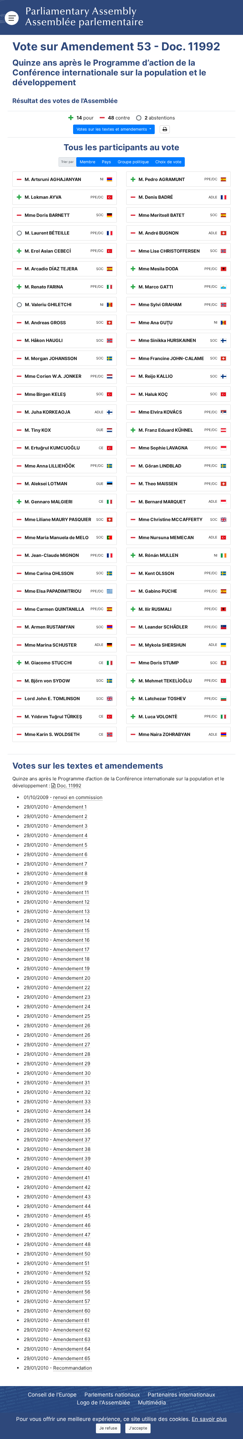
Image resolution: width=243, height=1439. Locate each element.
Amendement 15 (71, 930)
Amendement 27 (71, 1045)
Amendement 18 (71, 959)
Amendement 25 (71, 1016)
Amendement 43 (72, 1197)
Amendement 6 (70, 854)
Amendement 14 (71, 921)
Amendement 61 (71, 1320)
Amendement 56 (71, 1292)
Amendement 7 (70, 864)
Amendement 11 (71, 892)
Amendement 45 (71, 1216)
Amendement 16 (71, 940)
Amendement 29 (71, 1064)
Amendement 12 (71, 902)
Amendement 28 (71, 1054)
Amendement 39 (71, 1159)
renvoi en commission (78, 797)
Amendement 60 (71, 1311)
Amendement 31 (71, 1083)
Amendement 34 (72, 1111)
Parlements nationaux (112, 1394)
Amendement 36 (71, 1130)
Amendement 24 (71, 1006)
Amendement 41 (71, 1178)
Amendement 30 (71, 1073)
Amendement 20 (71, 978)
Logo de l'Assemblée (103, 1402)
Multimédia (152, 1402)
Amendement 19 (71, 968)
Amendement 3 (70, 826)
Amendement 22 (71, 987)
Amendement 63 (71, 1339)
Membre (87, 161)
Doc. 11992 (69, 786)
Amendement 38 (71, 1149)
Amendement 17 (71, 949)
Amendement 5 (70, 845)
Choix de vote (168, 161)
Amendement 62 (71, 1330)
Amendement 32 (71, 1092)
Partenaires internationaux (181, 1394)
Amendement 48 (71, 1244)
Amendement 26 (71, 1026)
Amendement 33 (72, 1102)
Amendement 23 (71, 997)
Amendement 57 (71, 1301)
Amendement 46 (71, 1225)
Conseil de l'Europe (52, 1394)
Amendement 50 (71, 1254)
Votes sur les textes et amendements (112, 129)
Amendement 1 (70, 807)
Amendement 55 (71, 1282)
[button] (164, 129)
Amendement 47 (71, 1235)
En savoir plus (209, 1419)
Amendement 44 (72, 1206)
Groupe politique (133, 161)
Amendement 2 (70, 816)
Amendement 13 (71, 911)
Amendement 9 (70, 883)
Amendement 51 (71, 1263)
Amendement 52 (71, 1273)
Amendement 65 (71, 1358)
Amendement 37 (71, 1140)
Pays (106, 161)
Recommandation (72, 1368)
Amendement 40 (71, 1168)
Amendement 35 (71, 1121)
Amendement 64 (71, 1349)
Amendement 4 (70, 835)
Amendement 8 (70, 873)
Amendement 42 (71, 1187)
